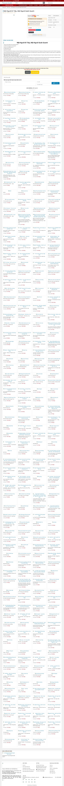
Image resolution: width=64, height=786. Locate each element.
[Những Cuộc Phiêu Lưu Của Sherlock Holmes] (24, 442)
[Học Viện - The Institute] (54, 657)
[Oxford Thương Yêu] (54, 134)
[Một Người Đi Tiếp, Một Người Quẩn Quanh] (9, 753)
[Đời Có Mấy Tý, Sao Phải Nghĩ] (24, 493)
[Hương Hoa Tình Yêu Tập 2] (39, 665)
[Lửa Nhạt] (54, 522)
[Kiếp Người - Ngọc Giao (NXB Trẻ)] (54, 118)
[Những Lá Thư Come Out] (39, 553)
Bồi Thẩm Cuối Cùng (7, 164)
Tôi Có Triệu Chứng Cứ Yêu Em (8, 507)
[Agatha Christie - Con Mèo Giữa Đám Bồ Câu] (9, 696)
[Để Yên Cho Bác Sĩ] (39, 485)
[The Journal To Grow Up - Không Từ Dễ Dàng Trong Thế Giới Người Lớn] (54, 324)
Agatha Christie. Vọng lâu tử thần (24, 272)
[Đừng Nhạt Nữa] (10, 425)
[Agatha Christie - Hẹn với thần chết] (9, 705)
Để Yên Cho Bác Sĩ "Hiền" (37, 486)
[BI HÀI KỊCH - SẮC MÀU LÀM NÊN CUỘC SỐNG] (39, 306)
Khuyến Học (20, 351)
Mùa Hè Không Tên (51, 399)
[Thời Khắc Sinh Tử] (24, 380)
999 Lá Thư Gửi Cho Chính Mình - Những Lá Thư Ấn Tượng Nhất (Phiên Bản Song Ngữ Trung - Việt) (39, 219)
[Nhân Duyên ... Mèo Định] (24, 236)
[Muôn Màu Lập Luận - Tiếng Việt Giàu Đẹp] (24, 200)
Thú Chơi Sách (35, 375)
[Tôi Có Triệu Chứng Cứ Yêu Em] (10, 505)
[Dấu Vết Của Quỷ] (24, 537)
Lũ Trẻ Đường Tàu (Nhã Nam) (23, 591)
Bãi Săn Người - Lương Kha (37, 615)
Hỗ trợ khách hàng (23, 5)
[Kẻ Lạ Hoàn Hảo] (24, 673)
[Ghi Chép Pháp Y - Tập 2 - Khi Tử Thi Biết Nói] (9, 380)
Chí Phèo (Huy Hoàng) (52, 469)
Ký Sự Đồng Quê (6, 360)
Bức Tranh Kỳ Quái (51, 390)
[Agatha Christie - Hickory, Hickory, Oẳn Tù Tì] (39, 713)
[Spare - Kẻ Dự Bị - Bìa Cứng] (39, 380)
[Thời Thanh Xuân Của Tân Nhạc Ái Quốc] (24, 152)
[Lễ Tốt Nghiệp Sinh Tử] (24, 682)
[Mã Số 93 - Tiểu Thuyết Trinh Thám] (54, 537)
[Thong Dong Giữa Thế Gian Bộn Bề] (9, 537)
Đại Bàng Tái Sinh (51, 572)
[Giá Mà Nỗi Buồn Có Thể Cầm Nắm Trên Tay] (54, 365)
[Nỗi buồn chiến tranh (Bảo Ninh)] (54, 279)
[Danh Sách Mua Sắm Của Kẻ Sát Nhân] (24, 597)
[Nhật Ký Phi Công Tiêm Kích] (54, 208)
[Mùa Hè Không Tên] (54, 397)
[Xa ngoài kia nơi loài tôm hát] (54, 214)
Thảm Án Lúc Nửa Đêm (37, 732)
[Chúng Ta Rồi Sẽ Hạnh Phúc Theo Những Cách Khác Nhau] (39, 545)
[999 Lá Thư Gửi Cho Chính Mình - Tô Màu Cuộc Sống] (24, 417)
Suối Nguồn (35, 390)
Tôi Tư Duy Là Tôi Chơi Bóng (53, 532)
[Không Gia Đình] (9, 433)
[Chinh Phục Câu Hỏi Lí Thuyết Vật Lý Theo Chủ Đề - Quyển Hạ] (39, 110)
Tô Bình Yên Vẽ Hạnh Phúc (8, 495)
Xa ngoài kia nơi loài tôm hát (53, 216)
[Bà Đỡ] (9, 190)
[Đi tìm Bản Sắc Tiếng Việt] (39, 199)
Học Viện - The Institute (52, 658)
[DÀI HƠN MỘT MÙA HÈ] (24, 365)
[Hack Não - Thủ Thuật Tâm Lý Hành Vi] (39, 657)
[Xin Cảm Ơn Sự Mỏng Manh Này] (54, 358)
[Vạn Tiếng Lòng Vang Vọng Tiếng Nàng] (24, 485)
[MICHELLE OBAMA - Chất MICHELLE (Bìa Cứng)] (54, 236)
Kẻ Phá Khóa (5, 641)
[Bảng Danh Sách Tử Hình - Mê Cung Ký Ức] (24, 398)
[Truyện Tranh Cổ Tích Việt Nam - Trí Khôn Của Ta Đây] (39, 459)
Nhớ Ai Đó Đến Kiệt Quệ (7, 418)
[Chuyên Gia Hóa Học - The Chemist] (9, 101)
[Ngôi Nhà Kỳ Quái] (9, 562)
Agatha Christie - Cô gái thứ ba (23, 697)
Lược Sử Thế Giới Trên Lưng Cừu (24, 532)
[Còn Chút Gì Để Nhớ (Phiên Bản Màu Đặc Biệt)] (39, 171)
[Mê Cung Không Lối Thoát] (10, 688)
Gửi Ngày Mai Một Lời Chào (52, 495)
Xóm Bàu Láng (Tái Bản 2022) (23, 164)
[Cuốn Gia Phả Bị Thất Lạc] (24, 450)
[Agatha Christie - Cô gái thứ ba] (24, 696)
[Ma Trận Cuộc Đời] (24, 262)
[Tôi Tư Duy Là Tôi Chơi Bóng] (54, 530)
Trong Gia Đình (35, 427)
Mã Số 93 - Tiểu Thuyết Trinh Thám (54, 539)
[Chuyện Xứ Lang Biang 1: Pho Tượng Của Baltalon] (24, 571)
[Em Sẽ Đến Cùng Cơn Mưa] (10, 622)
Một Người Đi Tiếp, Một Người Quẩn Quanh (18, 7)
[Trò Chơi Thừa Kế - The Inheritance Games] (24, 739)
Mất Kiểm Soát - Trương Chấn (8, 615)
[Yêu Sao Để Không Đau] (39, 406)
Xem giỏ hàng (31, 32)
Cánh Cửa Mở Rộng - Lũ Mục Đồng (39, 120)
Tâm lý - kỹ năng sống (54, 768)
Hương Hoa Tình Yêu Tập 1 (23, 667)
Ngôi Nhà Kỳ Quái (6, 563)
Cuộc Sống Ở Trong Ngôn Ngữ (53, 201)
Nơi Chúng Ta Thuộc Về (52, 127)
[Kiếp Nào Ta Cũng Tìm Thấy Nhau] (9, 514)
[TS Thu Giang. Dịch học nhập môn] (39, 254)
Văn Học (8, 7)
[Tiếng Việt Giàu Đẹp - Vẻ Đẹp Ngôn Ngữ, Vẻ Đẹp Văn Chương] (39, 143)
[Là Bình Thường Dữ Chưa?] (54, 605)
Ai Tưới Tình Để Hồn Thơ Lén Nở (24, 554)
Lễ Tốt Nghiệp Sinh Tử (22, 683)
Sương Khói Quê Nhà (22, 144)
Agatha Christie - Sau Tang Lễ (8, 714)
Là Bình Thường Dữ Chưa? (52, 606)
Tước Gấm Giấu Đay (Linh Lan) (23, 324)
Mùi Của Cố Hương (21, 360)
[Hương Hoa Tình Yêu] (24, 665)
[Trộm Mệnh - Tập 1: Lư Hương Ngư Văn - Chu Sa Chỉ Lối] (9, 485)
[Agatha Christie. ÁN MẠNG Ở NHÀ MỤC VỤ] (54, 228)
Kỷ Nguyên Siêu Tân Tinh (52, 615)
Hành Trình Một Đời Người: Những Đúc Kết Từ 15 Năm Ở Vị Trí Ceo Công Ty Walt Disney (54, 156)
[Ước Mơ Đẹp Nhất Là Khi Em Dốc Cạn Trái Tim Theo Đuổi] (24, 605)
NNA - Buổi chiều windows (8, 289)
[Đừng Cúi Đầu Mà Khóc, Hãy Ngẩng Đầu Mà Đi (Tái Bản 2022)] (54, 341)
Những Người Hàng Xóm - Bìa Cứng (54, 145)
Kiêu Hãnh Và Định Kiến (7, 375)
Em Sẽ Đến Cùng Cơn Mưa (8, 624)
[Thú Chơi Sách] (39, 373)
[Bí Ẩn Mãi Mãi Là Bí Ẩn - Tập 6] (9, 182)
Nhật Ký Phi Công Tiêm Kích (53, 209)
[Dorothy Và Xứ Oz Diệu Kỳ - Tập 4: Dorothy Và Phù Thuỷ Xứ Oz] (39, 623)
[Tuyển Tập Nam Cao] (54, 590)
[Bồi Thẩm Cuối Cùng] (10, 162)
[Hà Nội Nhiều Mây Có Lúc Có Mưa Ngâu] (24, 134)
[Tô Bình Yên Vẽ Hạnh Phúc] (10, 493)
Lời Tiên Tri (35, 298)
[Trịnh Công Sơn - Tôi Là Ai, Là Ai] (10, 208)
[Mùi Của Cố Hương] (24, 358)
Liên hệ (28, 72)
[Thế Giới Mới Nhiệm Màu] (9, 739)
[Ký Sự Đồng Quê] (9, 358)
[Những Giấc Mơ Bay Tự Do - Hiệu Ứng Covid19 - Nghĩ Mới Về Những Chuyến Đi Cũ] (9, 172)
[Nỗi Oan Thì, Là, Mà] (24, 208)
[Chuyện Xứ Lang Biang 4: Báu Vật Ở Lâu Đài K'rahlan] (24, 562)
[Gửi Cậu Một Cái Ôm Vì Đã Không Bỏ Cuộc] (9, 333)
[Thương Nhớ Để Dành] (24, 650)
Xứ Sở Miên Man (6, 554)
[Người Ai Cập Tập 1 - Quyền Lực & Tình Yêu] (39, 245)
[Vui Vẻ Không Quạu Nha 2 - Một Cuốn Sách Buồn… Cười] (9, 522)
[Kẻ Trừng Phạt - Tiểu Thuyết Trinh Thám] (24, 614)
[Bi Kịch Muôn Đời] (39, 314)
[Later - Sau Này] (24, 688)
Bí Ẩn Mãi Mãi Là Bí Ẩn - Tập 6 (8, 183)
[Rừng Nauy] (39, 476)
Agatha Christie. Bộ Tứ (37, 272)
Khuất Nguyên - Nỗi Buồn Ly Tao (24, 315)
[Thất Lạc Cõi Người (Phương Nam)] (54, 514)
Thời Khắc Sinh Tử (21, 381)
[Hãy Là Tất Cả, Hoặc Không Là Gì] (39, 505)
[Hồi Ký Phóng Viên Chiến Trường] (10, 305)
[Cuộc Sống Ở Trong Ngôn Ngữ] (54, 199)
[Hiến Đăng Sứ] (39, 441)
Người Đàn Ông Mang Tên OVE (38, 209)
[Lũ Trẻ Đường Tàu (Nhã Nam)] (24, 590)
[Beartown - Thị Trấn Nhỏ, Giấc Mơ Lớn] (39, 92)
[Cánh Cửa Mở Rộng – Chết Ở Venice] (54, 171)
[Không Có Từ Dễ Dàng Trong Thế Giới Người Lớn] (24, 333)
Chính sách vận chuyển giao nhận (28, 769)
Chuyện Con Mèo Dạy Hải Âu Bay (9, 580)
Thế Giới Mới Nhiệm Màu (7, 740)
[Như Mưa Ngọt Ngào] (10, 341)
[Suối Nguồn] (39, 388)
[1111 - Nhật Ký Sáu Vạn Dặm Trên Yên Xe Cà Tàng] (39, 163)
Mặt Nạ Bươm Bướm (36, 399)
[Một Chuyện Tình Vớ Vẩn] (39, 358)
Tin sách (31, 5)
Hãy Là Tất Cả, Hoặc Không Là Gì (38, 507)
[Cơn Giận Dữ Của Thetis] (39, 590)
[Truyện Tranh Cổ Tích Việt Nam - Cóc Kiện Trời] (24, 459)
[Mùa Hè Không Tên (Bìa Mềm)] (9, 92)
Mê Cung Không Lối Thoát (7, 690)
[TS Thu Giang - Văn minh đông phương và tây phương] (54, 262)
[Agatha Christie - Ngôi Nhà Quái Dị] (54, 705)
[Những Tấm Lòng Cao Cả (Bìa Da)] (39, 537)
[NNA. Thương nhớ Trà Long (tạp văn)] (24, 288)
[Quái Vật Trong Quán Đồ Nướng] (54, 562)
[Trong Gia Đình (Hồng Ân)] (25, 522)
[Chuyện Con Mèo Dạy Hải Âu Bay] (9, 579)
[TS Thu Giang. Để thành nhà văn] (54, 253)
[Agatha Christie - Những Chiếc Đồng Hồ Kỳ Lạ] (24, 722)
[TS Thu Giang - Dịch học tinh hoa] (9, 262)
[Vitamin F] (39, 650)
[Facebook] (3, 782)
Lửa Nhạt (49, 523)
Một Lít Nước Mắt (6, 591)
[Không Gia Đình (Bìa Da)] (54, 579)
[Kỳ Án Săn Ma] (39, 682)
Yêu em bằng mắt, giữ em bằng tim (24, 230)
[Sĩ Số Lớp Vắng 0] (39, 417)
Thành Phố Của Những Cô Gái (53, 732)
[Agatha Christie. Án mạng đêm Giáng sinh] (9, 236)
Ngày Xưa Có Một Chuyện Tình (8, 399)
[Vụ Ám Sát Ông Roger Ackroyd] (24, 341)
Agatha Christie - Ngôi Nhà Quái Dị (54, 707)
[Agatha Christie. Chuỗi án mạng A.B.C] (9, 280)
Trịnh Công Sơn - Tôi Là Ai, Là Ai (9, 209)
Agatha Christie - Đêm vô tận (38, 697)
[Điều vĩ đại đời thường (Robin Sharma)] (24, 254)
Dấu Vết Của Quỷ (21, 538)
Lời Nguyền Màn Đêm (51, 683)
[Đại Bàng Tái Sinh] (54, 570)
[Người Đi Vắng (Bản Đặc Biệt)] (54, 182)
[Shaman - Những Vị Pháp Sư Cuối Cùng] (9, 350)
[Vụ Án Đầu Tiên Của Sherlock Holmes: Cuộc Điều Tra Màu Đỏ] (39, 571)
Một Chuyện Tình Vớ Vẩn (37, 360)
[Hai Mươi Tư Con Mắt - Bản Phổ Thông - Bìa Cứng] (9, 631)
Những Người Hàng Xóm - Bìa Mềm (9, 154)
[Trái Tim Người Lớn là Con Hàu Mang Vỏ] (24, 306)
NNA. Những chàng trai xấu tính (8, 298)
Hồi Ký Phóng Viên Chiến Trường (9, 307)
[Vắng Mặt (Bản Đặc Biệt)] (39, 182)
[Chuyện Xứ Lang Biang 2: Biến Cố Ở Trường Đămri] (9, 571)
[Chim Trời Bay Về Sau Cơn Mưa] (54, 350)
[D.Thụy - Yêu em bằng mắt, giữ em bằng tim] (24, 228)
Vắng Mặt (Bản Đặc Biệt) (37, 183)
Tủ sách (36, 5)
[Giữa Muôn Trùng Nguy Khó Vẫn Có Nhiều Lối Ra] (24, 657)
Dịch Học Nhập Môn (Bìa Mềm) (38, 153)
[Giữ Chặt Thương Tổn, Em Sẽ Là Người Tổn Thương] (39, 605)
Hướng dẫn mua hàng (26, 768)
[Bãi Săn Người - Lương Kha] (39, 613)
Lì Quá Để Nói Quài (21, 507)
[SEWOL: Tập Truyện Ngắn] (24, 171)
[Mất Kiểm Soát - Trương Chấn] (9, 613)
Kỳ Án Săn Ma (35, 683)
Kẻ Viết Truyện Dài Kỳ (22, 624)
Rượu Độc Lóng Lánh (7, 135)
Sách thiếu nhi (52, 771)
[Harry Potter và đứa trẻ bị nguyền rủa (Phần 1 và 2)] (9, 228)
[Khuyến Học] (24, 350)
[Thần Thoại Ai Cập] (39, 639)
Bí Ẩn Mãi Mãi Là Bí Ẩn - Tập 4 (8, 216)
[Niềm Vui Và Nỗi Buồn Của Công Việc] (54, 163)
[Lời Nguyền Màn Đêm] (54, 682)
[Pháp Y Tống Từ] (9, 650)
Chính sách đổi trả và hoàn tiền (28, 771)
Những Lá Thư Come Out (37, 554)
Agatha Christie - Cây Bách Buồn (53, 690)
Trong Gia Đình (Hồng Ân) (22, 523)
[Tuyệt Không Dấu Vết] (54, 373)
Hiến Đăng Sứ (35, 443)
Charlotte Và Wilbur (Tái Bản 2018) (54, 381)
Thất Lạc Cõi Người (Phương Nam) (54, 516)
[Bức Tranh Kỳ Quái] (54, 388)
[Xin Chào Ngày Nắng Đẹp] (39, 100)
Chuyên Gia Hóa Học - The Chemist (9, 103)
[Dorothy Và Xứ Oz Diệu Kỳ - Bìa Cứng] (24, 631)
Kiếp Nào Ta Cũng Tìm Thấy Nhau (9, 516)
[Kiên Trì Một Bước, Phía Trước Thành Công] (9, 477)
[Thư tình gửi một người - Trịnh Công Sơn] (39, 262)
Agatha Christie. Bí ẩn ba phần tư (53, 272)
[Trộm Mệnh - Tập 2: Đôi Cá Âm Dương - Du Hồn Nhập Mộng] (54, 477)
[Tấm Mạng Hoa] (10, 730)
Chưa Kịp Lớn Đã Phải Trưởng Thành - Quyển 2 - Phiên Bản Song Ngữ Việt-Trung (54, 411)
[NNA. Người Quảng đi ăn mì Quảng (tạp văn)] (54, 288)
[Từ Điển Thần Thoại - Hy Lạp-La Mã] (24, 426)
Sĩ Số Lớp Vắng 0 (36, 418)
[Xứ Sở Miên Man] (9, 553)
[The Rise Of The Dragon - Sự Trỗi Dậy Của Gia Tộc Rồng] (39, 739)
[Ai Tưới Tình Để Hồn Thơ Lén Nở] (24, 553)
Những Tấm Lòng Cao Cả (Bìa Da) (39, 538)
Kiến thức (41, 5)
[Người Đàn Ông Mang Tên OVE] (39, 208)
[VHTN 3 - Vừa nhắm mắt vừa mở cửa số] (24, 280)
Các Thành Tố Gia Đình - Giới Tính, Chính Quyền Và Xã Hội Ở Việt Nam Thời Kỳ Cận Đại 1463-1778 (24, 584)
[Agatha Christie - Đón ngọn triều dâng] (54, 696)
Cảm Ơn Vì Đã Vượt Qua (52, 307)
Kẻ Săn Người (50, 675)
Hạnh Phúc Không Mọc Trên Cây (38, 192)
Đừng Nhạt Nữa (6, 427)
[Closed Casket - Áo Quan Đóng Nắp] (9, 118)
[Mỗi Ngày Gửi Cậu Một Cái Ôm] (24, 373)
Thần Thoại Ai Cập (36, 641)
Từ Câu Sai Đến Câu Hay (7, 201)
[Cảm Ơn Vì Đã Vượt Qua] (54, 305)
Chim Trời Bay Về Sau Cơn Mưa (53, 351)
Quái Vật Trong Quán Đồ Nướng (53, 563)
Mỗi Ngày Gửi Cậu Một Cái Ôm (23, 375)
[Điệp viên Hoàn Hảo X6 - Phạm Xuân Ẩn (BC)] (39, 236)
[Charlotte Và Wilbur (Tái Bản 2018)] (54, 380)
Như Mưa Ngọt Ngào (6, 342)
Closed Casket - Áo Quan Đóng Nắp (9, 120)
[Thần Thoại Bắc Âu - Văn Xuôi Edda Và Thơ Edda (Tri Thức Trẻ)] (24, 477)
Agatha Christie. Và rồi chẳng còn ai (39, 230)
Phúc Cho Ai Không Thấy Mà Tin (24, 298)
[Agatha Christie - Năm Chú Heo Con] (39, 705)
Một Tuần (5, 452)
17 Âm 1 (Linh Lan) (36, 324)
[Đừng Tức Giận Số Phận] (9, 530)
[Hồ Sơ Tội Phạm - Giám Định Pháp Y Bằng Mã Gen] (54, 545)
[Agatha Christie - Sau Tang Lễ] (9, 713)
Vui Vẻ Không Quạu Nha (52, 486)
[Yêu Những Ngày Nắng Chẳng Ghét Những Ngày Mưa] (9, 605)
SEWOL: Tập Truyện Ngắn (22, 172)
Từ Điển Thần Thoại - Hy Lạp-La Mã (24, 428)
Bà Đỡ (4, 192)
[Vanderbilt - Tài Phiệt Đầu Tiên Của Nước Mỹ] (54, 297)
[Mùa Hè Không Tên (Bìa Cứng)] (24, 92)
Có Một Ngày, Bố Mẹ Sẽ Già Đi (23, 516)
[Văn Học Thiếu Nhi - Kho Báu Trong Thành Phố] (9, 110)
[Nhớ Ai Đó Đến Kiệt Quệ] (9, 417)
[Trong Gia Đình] (39, 425)
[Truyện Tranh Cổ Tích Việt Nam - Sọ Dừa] (54, 459)
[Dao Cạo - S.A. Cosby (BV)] (25, 639)
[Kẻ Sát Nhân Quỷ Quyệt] (39, 673)
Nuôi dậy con (52, 769)
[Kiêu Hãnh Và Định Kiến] (9, 373)
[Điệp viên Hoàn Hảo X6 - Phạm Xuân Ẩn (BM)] (9, 245)
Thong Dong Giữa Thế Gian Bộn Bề (9, 539)
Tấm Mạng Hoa (5, 732)
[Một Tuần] (10, 450)
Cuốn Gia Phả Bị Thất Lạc (22, 452)
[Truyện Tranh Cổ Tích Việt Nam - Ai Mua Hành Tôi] (24, 468)
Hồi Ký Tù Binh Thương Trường (38, 366)
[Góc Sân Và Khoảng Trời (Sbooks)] (9, 596)
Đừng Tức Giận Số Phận (7, 532)
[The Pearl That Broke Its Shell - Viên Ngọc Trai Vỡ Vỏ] (39, 350)
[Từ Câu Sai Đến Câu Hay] (9, 199)
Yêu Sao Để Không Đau (37, 407)
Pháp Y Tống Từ (6, 652)
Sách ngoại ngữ (52, 772)
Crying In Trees (21, 102)
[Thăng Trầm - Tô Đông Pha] (9, 322)
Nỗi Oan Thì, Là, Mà (21, 209)
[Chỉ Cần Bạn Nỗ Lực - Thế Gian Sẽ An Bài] (39, 341)
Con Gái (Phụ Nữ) (21, 546)
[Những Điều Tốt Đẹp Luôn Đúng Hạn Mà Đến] (24, 406)
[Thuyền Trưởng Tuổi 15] (54, 425)
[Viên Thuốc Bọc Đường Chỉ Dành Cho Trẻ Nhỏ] (39, 333)
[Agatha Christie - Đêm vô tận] (39, 696)
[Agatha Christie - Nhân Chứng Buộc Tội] (9, 722)
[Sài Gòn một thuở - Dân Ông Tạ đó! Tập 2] (24, 245)
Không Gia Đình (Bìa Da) (52, 580)
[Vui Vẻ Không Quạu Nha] (54, 485)
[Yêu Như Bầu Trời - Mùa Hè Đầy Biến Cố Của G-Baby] (9, 545)
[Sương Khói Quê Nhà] (24, 143)
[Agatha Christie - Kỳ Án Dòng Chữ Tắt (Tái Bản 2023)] (24, 705)
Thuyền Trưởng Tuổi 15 (52, 427)
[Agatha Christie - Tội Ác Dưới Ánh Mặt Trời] (24, 731)
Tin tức (58, 0)
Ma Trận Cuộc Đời (21, 263)
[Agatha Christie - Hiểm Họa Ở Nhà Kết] (54, 713)
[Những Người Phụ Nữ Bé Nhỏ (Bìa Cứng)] (54, 623)
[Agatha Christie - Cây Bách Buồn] (54, 688)
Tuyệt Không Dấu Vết (51, 375)
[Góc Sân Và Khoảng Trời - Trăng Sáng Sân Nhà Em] (54, 417)
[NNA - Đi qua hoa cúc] (39, 288)
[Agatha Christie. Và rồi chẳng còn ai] (39, 228)
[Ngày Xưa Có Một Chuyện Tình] (10, 397)
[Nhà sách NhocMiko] (7, 3)
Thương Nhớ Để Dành (22, 652)
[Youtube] (5, 782)
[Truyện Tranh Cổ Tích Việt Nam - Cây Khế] (9, 468)
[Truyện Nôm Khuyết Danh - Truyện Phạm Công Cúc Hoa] (54, 506)
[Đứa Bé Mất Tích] (39, 522)
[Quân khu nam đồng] (39, 279)
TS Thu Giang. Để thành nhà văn (53, 255)
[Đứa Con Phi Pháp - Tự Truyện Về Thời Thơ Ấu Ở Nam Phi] (9, 126)
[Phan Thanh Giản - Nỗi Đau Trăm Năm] (54, 314)
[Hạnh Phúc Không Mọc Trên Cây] (39, 190)
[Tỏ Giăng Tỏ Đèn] (24, 109)
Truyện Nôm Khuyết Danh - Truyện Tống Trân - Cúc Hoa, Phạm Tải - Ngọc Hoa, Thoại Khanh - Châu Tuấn (39, 500)
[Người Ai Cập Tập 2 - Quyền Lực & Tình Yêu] (9, 254)
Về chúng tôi (47, 5)
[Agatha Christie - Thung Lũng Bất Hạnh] (24, 713)
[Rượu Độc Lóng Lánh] (10, 134)
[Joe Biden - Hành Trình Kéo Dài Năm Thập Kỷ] (9, 674)
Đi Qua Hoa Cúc (21, 192)
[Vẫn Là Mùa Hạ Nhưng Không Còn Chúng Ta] (9, 657)
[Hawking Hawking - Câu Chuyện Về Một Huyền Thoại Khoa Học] (24, 433)
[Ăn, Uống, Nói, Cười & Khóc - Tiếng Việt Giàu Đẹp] (54, 191)
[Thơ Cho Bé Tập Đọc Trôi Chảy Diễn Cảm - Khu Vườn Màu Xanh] (54, 451)
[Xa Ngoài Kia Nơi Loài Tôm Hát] (39, 134)
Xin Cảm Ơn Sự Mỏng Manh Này (53, 360)
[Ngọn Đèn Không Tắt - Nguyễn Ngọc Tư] (39, 126)
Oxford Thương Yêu (51, 135)
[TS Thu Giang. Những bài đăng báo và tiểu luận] (9, 271)
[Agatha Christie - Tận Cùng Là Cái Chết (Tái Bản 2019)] (39, 722)
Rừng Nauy (35, 478)
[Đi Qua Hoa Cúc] (24, 190)
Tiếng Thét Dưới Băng (37, 452)
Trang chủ (4, 7)
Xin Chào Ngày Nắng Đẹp (37, 102)
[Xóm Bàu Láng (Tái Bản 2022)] (24, 162)
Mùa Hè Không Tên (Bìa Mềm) (8, 93)
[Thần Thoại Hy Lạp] (9, 365)
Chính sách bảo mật (26, 766)
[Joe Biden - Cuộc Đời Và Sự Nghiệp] (54, 666)
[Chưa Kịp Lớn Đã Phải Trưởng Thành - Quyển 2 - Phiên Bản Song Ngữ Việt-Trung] (54, 407)
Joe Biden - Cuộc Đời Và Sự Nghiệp (54, 668)
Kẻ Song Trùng (5, 683)
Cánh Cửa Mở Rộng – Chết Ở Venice (54, 173)
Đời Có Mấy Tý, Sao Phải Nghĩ (23, 495)
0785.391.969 (16, 0)
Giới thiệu (54, 0)
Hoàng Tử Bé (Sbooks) (37, 598)
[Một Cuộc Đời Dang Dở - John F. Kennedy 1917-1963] (9, 314)
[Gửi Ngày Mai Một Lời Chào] (54, 493)
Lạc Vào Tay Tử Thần (36, 532)
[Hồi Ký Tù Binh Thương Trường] (39, 365)
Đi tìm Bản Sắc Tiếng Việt (37, 201)
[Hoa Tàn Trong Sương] (54, 332)
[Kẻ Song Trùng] (10, 682)
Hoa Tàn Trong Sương (52, 334)
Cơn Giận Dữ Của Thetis (37, 591)
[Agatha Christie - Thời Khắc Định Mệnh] (54, 722)
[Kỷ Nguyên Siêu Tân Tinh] (54, 613)
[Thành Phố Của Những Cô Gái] (54, 730)
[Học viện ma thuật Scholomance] (10, 665)
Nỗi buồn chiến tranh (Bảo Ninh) (53, 281)
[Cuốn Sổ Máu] (54, 441)
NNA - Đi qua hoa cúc (37, 289)
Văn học (51, 765)
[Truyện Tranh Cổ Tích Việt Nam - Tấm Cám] (39, 468)
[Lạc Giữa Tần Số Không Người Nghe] (39, 515)
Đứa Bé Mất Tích (36, 523)
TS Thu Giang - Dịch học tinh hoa (9, 263)
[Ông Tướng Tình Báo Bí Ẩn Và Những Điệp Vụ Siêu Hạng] (54, 245)
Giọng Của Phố (21, 127)
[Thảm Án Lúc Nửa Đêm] (39, 730)
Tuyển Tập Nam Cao (51, 591)
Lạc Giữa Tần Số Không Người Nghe (39, 517)
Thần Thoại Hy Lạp (6, 366)
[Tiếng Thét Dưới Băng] (39, 450)
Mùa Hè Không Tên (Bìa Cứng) (23, 93)
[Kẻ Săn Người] (54, 673)
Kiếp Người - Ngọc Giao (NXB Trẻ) (54, 119)
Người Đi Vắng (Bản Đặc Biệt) (53, 183)
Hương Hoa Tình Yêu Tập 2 (37, 667)
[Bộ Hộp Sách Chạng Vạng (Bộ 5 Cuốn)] (9, 143)
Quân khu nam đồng (36, 281)
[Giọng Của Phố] (25, 125)
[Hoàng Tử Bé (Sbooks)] (39, 596)
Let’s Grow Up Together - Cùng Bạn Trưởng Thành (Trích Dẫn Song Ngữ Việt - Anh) (54, 644)
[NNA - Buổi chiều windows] (10, 288)
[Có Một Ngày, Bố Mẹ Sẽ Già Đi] (24, 514)
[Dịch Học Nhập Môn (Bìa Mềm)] (39, 151)
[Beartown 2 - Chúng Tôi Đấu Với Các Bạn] (54, 92)
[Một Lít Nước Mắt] (9, 590)
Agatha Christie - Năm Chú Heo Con (39, 707)
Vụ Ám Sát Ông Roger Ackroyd (23, 342)
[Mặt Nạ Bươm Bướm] (39, 397)
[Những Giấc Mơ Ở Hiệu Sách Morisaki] (39, 631)
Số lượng (30, 27)
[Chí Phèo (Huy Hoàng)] (54, 467)
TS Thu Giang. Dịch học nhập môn (39, 256)
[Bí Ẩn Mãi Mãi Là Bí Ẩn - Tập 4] (9, 214)
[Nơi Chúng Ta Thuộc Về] (54, 125)
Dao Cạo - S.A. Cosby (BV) (22, 641)
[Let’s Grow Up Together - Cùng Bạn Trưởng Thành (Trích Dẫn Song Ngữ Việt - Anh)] (54, 641)
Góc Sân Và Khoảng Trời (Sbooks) (9, 598)
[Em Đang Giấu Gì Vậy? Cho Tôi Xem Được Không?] (39, 579)
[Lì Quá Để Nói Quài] (24, 505)
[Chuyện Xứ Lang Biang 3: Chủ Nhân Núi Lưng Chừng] (39, 562)
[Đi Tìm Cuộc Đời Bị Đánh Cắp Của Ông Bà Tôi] (54, 110)
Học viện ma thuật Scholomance (9, 667)
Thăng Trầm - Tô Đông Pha (8, 324)
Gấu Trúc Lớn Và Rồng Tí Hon (53, 652)
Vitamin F (34, 652)
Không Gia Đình (6, 434)
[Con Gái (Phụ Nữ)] (24, 544)
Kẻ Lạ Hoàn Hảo (21, 675)
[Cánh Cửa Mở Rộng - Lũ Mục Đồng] (39, 118)
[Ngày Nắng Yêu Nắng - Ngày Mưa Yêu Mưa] (54, 553)
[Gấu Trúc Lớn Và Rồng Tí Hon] (54, 650)
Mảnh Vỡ (34, 691)
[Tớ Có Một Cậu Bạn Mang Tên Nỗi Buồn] (54, 597)
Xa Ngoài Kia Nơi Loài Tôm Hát (38, 135)
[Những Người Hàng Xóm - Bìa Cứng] (54, 143)
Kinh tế (51, 766)
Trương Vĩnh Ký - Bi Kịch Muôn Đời (39, 315)
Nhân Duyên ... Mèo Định (22, 237)
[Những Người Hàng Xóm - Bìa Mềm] (9, 152)
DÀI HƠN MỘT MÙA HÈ (22, 366)
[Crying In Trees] (24, 100)
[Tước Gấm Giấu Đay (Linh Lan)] (24, 322)
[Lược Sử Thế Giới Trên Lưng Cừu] (24, 530)
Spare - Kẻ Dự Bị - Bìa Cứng (38, 381)
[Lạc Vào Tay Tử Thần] (39, 530)
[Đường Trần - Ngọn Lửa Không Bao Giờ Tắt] (24, 182)
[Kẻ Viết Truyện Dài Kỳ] (24, 622)
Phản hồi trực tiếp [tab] (7, 77)
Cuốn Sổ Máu (50, 443)
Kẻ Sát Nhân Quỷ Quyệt (37, 675)
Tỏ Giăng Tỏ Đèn (21, 111)
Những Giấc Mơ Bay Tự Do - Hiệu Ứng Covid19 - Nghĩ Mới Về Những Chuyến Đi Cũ (9, 176)
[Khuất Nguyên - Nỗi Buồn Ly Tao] (24, 314)
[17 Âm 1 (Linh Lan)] (39, 322)
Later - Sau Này (21, 690)
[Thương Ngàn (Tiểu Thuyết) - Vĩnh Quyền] (54, 101)
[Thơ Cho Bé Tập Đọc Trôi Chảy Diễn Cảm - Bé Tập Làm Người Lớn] (9, 459)
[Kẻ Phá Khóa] (9, 639)
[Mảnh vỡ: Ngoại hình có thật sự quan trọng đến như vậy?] (39, 689)
